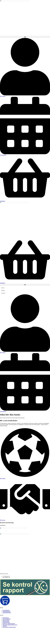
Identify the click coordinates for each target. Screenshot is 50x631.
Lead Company (18, 629)
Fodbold (2, 287)
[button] (25, 37)
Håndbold (3, 290)
